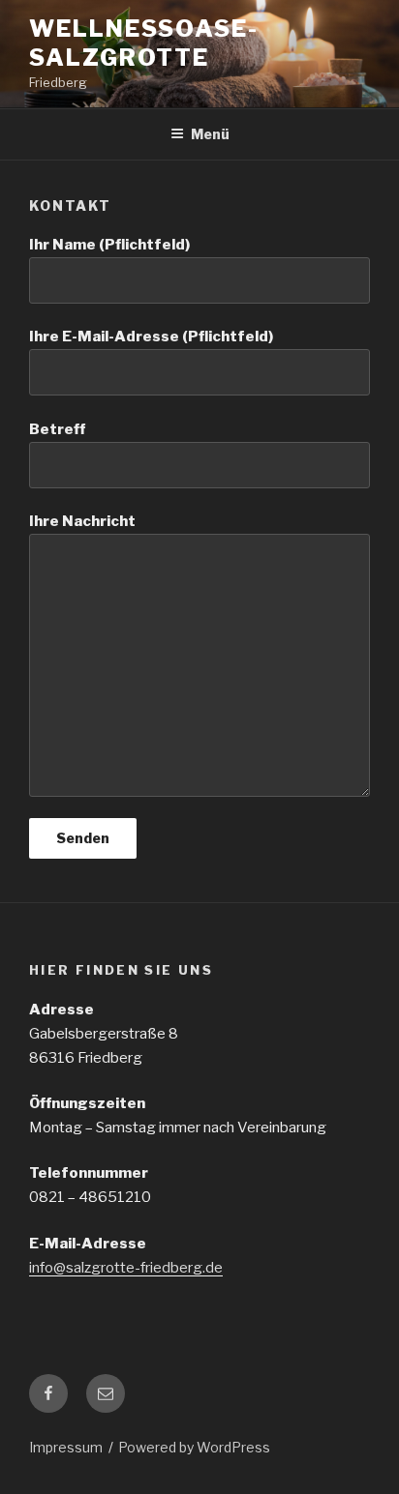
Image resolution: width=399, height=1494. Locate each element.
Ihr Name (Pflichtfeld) (109, 244)
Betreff (57, 429)
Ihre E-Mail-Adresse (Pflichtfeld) (151, 336)
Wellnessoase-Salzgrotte (144, 43)
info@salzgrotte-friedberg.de (126, 1267)
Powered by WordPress (194, 1447)
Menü (210, 134)
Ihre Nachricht (82, 521)
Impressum (66, 1447)
